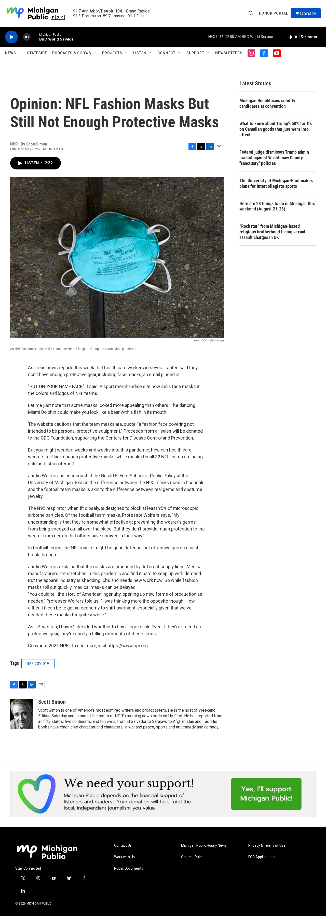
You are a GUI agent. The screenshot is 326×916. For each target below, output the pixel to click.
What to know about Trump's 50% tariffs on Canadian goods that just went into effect (275, 129)
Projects (112, 53)
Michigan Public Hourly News (204, 845)
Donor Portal (273, 13)
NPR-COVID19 (38, 663)
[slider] (35, 36)
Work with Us (124, 857)
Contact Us (123, 845)
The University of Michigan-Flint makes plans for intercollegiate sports (276, 183)
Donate (308, 13)
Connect (166, 53)
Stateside (37, 53)
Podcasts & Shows (71, 53)
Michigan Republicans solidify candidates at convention (267, 103)
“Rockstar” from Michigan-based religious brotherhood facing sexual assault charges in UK (272, 231)
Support (195, 53)
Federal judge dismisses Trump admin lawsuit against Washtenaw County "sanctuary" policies (274, 157)
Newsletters (228, 53)
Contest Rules (192, 857)
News (10, 53)
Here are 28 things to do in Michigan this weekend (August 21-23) (277, 206)
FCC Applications (261, 857)
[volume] (26, 37)
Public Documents (128, 868)
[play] (11, 37)
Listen (139, 53)
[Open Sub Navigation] (20, 53)
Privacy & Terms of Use (267, 845)
